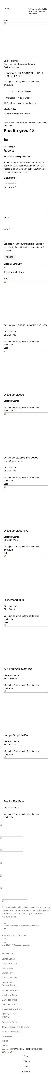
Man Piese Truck (9, 995)
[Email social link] (26, 2)
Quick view (14, 320)
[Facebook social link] (22, 2)
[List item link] (26, 936)
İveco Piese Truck (10, 991)
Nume (7, 217)
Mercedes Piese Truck (12, 1009)
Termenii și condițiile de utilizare (16, 1027)
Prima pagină (10, 64)
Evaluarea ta (10, 178)
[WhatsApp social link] (29, 2)
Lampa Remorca (9, 963)
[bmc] (24, 861)
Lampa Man (7, 982)
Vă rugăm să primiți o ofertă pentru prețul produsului (38, 11)
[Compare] (20, 320)
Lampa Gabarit (8, 959)
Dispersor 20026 (14, 394)
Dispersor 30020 (14, 600)
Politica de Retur (9, 1022)
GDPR (5, 1041)
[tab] (9, 123)
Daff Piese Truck (9, 1000)
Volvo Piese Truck (10, 1005)
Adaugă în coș (24, 92)
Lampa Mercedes (9, 978)
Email (7, 229)
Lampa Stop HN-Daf (16, 735)
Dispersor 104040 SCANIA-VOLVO (25, 325)
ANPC (5, 1046)
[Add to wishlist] (27, 320)
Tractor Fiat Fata (14, 801)
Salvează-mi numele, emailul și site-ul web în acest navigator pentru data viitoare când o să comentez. (24, 247)
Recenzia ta (10, 187)
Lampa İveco (7, 968)
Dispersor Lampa (26, 64)
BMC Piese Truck (10, 1014)
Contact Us (7, 1036)
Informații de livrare (10, 1032)
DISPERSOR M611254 (18, 669)
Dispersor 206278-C (16, 530)
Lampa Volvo (8, 973)
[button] (7, 320)
